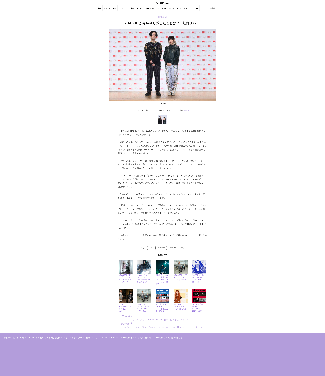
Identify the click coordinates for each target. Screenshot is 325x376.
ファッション (162, 8)
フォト (179, 8)
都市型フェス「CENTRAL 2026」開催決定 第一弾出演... (163, 307)
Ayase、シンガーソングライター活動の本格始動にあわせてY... (144, 278)
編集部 (186, 110)
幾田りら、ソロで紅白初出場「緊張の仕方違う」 (180, 307)
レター (186, 8)
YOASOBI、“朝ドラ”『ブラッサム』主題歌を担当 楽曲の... (126, 278)
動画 (114, 8)
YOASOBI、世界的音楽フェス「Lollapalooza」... (181, 278)
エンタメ (140, 8)
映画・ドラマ (150, 8)
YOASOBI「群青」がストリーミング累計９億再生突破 (198, 278)
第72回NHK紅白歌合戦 (177, 248)
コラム (171, 8)
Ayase (144, 248)
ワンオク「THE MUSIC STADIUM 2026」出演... (198, 307)
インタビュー (123, 8)
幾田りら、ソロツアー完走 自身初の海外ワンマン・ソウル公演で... (162, 279)
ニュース (107, 8)
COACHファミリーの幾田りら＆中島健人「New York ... (125, 307)
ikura (152, 248)
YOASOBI (162, 248)
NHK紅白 (162, 17)
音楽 (132, 8)
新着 (99, 8)
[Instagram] (192, 8)
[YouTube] (197, 8)
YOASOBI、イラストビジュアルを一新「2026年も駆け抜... (143, 307)
